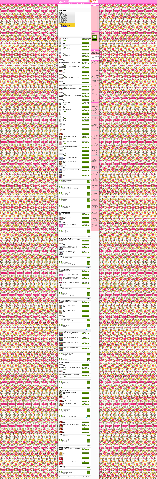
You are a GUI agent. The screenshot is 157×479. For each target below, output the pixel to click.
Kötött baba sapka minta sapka (66, 467)
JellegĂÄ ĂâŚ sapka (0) (95, 70)
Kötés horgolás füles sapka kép (66, 381)
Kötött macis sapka (64, 289)
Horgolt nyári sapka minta (95, 134)
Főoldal (59, 477)
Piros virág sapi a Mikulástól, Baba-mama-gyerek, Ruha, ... (71, 424)
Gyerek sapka (64, 200)
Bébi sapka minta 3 (66, 38)
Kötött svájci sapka (94, 226)
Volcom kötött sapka (94, 217)
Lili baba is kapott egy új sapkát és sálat (67, 472)
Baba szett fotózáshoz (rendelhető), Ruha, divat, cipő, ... (71, 461)
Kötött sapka (63, 195)
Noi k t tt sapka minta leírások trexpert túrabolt (68, 186)
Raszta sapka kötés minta (95, 146)
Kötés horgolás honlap (65, 231)
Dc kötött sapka (94, 201)
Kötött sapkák (64, 294)
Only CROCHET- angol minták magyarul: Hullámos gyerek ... (72, 169)
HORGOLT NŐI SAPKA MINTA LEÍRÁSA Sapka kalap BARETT (71, 63)
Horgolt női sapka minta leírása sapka (67, 182)
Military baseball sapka (95, 175)
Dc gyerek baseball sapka (95, 181)
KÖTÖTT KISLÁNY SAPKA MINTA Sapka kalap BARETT (72, 88)
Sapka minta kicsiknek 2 (66, 45)
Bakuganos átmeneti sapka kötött (66, 440)
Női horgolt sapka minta (95, 144)
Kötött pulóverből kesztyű (65, 473)
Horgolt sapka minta (94, 140)
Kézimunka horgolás (64, 359)
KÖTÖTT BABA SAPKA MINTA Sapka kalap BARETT (71, 74)
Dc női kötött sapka (94, 199)
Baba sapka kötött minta (62, 22)
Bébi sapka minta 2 (66, 41)
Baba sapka (63, 442)
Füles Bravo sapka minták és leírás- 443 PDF (69, 174)
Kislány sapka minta (66, 119)
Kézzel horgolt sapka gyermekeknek (66, 263)
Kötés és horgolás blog (65, 262)
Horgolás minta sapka (65, 258)
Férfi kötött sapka (94, 194)
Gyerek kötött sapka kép (65, 324)
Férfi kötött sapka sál (94, 195)
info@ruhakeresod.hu (64, 26)
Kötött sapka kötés (64, 326)
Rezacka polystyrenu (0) (95, 99)
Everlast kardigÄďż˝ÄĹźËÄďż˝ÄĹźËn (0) (96, 97)
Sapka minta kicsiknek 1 (66, 48)
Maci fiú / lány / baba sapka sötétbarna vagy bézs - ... (70, 246)
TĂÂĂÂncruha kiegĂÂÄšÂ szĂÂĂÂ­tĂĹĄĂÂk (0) (95, 84)
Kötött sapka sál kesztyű (95, 192)
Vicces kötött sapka (94, 213)
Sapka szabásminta (64, 199)
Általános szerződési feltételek (64, 477)
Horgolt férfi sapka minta (95, 139)
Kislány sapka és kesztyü (65, 410)
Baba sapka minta (94, 161)
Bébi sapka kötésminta (65, 202)
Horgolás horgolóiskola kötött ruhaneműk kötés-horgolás (69, 264)
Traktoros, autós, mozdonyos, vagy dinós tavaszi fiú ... (70, 332)
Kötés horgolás (64, 233)
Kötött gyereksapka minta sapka (66, 325)
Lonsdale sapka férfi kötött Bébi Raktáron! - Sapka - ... (71, 277)
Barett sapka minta (94, 167)
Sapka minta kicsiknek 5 (66, 55)
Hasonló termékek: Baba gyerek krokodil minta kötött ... (71, 146)
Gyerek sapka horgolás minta (80, 3)
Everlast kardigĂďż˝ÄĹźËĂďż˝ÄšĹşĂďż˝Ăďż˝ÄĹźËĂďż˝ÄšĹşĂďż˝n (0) (100, 68)
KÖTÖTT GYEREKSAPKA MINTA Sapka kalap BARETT (71, 301)
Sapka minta (64, 3)
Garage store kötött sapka (95, 172)
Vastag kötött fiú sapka (65, 327)
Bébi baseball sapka (94, 179)
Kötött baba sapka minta (62, 21)
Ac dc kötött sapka (94, 200)
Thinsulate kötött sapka (95, 230)
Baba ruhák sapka (64, 441)
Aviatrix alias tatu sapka (65, 205)
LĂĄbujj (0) (93, 100)
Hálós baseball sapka (94, 207)
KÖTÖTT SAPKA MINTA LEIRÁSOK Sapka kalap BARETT (72, 95)
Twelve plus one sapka (65, 207)
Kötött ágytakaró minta (65, 382)
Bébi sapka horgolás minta (70, 3)
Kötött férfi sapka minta (95, 117)
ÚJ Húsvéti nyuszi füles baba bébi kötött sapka (69, 224)
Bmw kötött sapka (94, 198)
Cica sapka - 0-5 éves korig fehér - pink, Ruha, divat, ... (71, 400)
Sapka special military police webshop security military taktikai (70, 188)
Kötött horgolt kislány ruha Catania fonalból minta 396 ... (71, 391)
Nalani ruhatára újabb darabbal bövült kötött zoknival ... (71, 282)
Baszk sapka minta (94, 168)
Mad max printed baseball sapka (66, 194)
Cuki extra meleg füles (65, 384)
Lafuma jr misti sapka (65, 387)
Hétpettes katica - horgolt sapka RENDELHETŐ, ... (70, 342)
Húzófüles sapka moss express (66, 206)
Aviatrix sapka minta (94, 160)
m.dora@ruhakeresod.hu (68, 24)
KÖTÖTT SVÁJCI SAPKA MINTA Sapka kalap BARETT (71, 367)
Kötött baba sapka (64, 436)
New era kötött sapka (94, 205)
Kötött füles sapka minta (62, 19)
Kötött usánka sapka (94, 219)
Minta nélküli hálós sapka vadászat (66, 187)
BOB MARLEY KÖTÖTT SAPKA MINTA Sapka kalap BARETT (71, 67)
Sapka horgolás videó (94, 193)
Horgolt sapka (64, 201)
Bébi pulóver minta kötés (66, 213)
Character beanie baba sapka (65, 439)
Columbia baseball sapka (95, 211)
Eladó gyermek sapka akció (65, 383)
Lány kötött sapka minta (95, 128)
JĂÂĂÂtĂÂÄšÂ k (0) (95, 77)
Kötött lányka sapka (94, 224)
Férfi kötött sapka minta (95, 118)
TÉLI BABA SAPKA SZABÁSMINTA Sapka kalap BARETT (72, 448)
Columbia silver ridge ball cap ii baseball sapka (68, 192)
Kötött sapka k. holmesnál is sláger (66, 409)
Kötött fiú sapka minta (95, 119)
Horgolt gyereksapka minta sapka (66, 354)
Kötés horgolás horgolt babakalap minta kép (67, 353)
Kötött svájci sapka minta (95, 127)
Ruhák (60, 3)
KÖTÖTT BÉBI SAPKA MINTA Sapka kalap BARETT (71, 77)
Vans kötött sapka (94, 218)
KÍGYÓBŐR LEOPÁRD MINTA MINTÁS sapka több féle (71, 165)
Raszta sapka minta (94, 166)
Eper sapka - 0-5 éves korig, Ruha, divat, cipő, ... (70, 403)
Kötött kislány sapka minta (63, 20)
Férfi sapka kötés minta (95, 138)
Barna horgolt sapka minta (67, 109)
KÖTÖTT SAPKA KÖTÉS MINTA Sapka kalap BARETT (71, 374)
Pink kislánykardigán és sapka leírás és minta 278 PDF (71, 141)
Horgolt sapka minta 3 (66, 116)
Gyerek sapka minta (66, 112)
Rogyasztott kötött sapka (95, 214)
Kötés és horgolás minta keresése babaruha (67, 230)
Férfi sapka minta (94, 162)
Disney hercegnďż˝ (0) (95, 71)
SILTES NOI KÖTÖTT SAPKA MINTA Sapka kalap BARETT (72, 70)
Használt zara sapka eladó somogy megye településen (69, 416)
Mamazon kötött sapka (65, 411)
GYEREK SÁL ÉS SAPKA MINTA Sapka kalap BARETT (71, 239)
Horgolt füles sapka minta (95, 135)
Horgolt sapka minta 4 (66, 102)
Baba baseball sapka (94, 212)
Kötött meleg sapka (64, 189)
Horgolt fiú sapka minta (95, 143)
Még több (88, 236)
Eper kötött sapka (94, 178)
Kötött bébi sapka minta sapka (66, 181)
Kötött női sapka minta (95, 123)
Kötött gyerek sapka (94, 174)
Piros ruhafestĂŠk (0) (94, 63)
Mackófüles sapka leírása (65, 208)
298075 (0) (93, 101)
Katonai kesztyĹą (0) (94, 64)
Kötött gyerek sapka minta (63, 17)
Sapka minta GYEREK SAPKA (67, 85)
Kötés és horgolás (64, 232)
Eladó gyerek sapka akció (65, 415)
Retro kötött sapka (94, 227)
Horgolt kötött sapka (94, 173)
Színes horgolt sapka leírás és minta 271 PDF (69, 136)
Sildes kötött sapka (94, 225)
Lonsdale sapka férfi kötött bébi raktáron (67, 288)
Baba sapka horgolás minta (63, 18)
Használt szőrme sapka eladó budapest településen (68, 295)
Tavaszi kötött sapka (94, 220)
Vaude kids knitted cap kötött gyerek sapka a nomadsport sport (70, 320)
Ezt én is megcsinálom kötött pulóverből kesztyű (68, 471)
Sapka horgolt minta (94, 145)
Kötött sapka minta (94, 120)
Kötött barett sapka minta (95, 124)
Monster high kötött (64, 293)
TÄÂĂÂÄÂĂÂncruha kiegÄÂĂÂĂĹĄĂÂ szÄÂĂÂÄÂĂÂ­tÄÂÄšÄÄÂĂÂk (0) (97, 80)
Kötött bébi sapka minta (88, 3)
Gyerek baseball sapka (65, 193)
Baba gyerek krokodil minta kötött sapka (69, 149)
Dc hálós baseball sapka (95, 206)
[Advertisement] (73, 6)
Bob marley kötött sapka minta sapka (67, 180)
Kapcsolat (70, 477)
